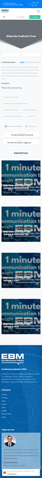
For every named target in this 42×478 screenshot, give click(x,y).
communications (10, 97)
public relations (10, 110)
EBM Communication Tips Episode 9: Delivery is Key (17, 186)
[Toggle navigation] (38, 11)
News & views (6, 414)
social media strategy (13, 116)
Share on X (32, 126)
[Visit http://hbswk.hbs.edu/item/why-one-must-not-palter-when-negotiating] (12, 88)
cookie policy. (12, 474)
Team (4, 407)
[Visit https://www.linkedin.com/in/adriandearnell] (4, 17)
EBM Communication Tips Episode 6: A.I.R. (17, 325)
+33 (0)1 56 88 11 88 (35, 4)
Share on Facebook (15, 126)
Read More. (6, 83)
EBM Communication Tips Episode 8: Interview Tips (17, 233)
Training (4, 398)
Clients (4, 411)
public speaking (30, 110)
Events (4, 404)
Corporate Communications (15, 104)
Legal (3, 417)
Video (4, 401)
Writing (4, 395)
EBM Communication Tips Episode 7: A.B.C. (17, 279)
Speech (31, 116)
